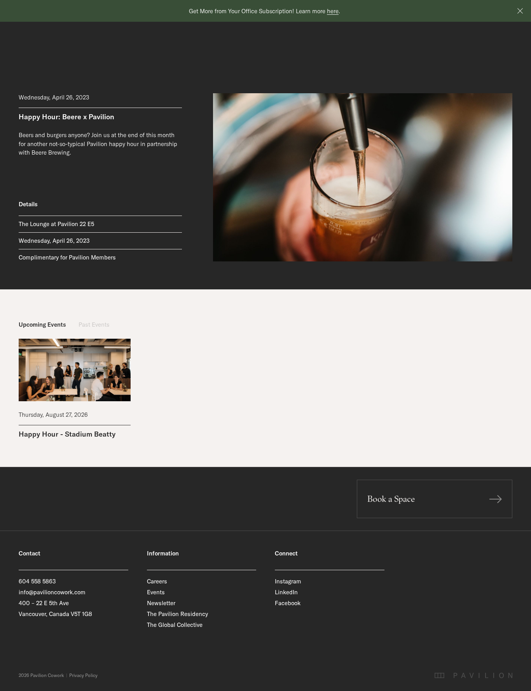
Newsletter (161, 603)
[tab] (42, 324)
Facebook (287, 603)
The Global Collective (175, 624)
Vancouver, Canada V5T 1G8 (55, 614)
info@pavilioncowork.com (52, 592)
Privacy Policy (83, 675)
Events (156, 592)
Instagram (288, 581)
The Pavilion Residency (177, 614)
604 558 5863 (37, 581)
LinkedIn (286, 592)
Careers (157, 581)
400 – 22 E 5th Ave (44, 603)
